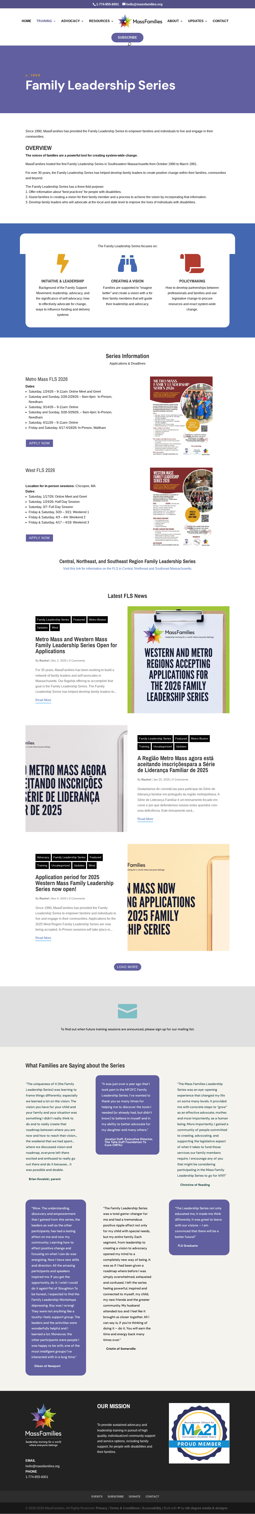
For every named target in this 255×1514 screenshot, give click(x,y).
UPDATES (196, 21)
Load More (127, 967)
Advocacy (43, 857)
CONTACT (221, 21)
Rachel (44, 660)
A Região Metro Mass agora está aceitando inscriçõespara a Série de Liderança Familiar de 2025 (176, 764)
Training (144, 746)
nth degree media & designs (206, 1508)
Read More (43, 700)
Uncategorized (162, 746)
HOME (26, 21)
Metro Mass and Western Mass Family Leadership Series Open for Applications (76, 645)
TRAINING (44, 21)
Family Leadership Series (53, 619)
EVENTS (96, 1496)
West (55, 627)
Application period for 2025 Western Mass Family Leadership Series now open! (74, 883)
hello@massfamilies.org (43, 1466)
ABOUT (173, 21)
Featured (79, 619)
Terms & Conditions (125, 1508)
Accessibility (151, 1508)
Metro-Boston (97, 619)
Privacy (101, 1508)
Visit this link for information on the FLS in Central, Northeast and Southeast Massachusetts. (127, 568)
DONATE (134, 1496)
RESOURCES (99, 21)
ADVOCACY (70, 21)
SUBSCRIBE (127, 37)
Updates (42, 627)
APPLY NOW (39, 443)
